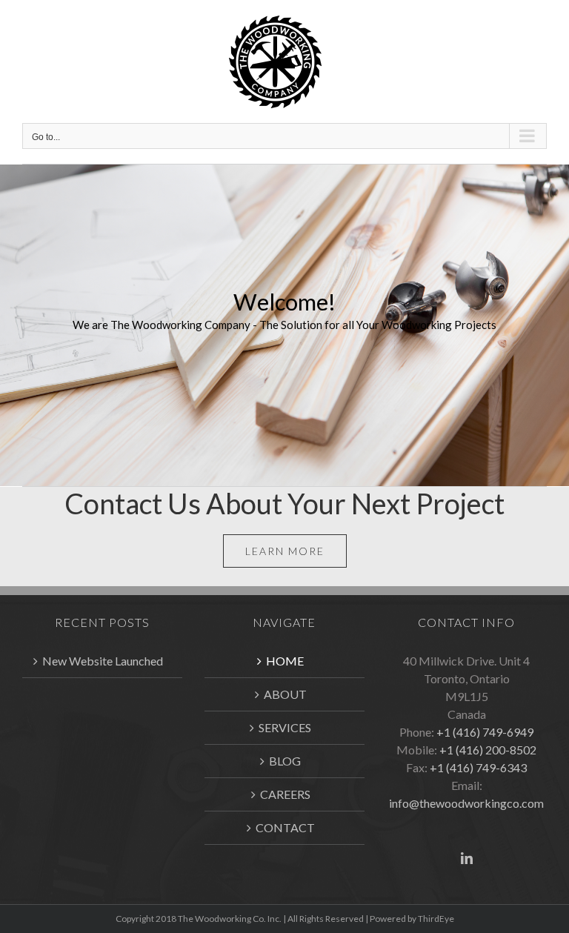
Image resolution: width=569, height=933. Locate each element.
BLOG (285, 761)
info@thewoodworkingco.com (466, 803)
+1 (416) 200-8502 (487, 750)
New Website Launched (102, 661)
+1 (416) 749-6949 (484, 732)
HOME (285, 661)
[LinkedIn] (467, 858)
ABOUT (285, 694)
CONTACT (285, 827)
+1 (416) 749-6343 (478, 767)
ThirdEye (436, 918)
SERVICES (285, 727)
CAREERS (285, 794)
